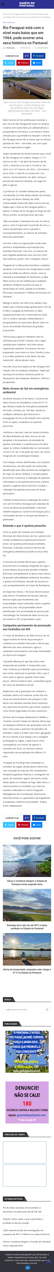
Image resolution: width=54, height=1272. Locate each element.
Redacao (11, 47)
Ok (27, 1267)
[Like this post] (28, 56)
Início (5, 14)
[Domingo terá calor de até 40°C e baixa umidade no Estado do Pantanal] (27, 905)
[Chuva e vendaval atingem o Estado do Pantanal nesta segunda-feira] (27, 861)
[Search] (51, 4)
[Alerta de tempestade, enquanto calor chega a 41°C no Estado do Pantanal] (27, 949)
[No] (49, 1261)
